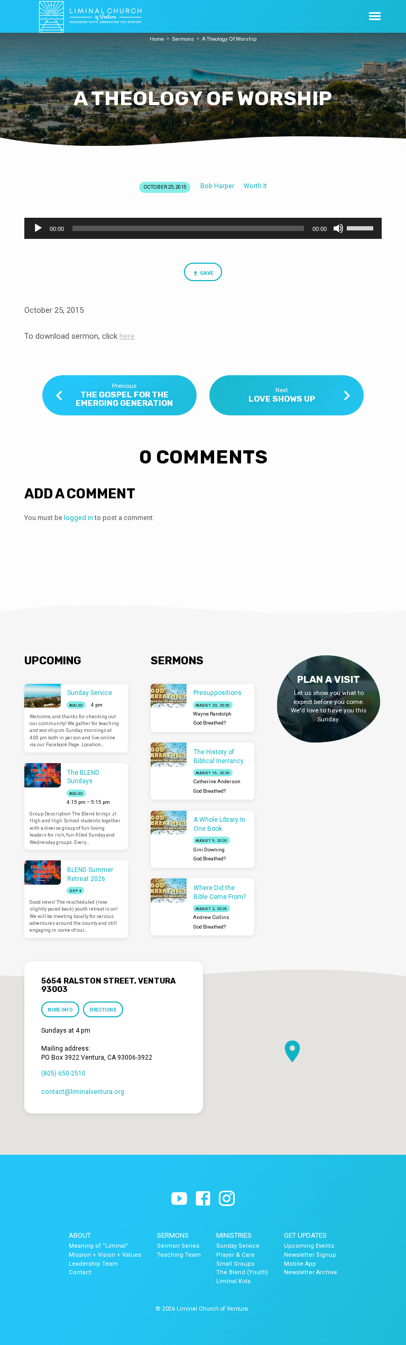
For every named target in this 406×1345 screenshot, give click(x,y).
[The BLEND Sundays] (42, 775)
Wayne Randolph (212, 714)
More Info (60, 1010)
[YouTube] (179, 1199)
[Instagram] (226, 1199)
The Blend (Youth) (242, 1272)
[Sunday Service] (42, 696)
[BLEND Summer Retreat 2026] (42, 872)
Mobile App (300, 1263)
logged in (78, 518)
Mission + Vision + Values (105, 1254)
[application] (203, 228)
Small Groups (235, 1263)
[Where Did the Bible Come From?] (169, 890)
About (80, 1235)
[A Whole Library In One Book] (169, 823)
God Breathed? (209, 723)
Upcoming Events (309, 1245)
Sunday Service (89, 693)
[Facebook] (203, 1199)
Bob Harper (217, 186)
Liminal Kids (233, 1281)
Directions (103, 1010)
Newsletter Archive (310, 1272)
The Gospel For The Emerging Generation (124, 399)
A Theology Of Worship (229, 39)
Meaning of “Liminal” (98, 1245)
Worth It (255, 186)
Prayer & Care (235, 1254)
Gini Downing (209, 849)
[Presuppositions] (169, 696)
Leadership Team (93, 1263)
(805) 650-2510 (63, 1073)
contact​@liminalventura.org (82, 1092)
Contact (80, 1272)
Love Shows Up (281, 399)
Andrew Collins (211, 917)
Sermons (183, 39)
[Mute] (338, 228)
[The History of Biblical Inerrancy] (169, 755)
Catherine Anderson (217, 781)
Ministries (234, 1235)
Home (157, 39)
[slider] (361, 227)
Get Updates (305, 1235)
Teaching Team (179, 1254)
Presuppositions (217, 693)
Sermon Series (178, 1245)
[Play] (38, 228)
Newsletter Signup (310, 1254)
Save (206, 273)
